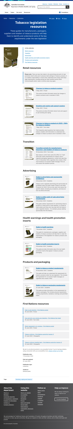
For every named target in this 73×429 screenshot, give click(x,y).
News (60, 4)
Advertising (28, 55)
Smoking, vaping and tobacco (24, 379)
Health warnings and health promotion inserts (37, 57)
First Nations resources (31, 62)
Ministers (55, 4)
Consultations (41, 394)
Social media (24, 404)
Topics (12, 12)
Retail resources (29, 51)
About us (44, 4)
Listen (52, 18)
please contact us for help (56, 351)
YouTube (40, 402)
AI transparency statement (11, 398)
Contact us (66, 4)
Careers (50, 4)
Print (59, 18)
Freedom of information (10, 400)
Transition (27, 53)
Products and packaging (31, 60)
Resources (27, 12)
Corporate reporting (9, 397)
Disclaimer (23, 398)
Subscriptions (24, 406)
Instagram (40, 404)
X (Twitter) (40, 400)
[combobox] (52, 7)
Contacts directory (9, 404)
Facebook (40, 396)
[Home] (19, 5)
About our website (26, 393)
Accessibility (24, 395)
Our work (19, 12)
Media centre (41, 390)
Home (6, 12)
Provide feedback (61, 399)
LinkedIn (40, 398)
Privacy (23, 400)
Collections (20, 18)
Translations (64, 12)
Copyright (23, 397)
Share (65, 18)
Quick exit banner (25, 402)
